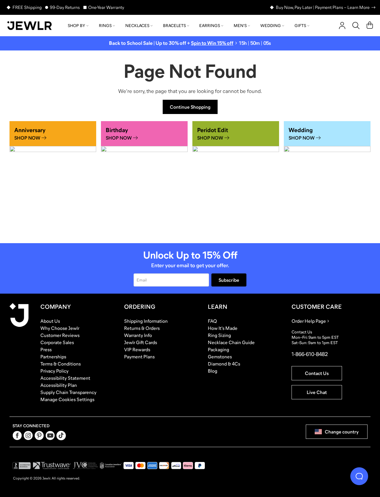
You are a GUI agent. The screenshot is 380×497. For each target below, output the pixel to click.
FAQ (212, 321)
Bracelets (174, 25)
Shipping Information (146, 321)
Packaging (218, 349)
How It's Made (223, 328)
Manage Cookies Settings (67, 399)
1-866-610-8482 (310, 354)
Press (46, 349)
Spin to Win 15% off (212, 43)
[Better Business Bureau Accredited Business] (21, 465)
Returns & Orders (142, 328)
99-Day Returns (65, 7)
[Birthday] (144, 178)
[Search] (356, 25)
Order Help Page (309, 321)
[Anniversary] (53, 178)
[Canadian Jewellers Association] (111, 465)
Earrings (209, 25)
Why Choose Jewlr (59, 328)
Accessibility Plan (58, 385)
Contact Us (317, 373)
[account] (342, 25)
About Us (50, 321)
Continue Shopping (190, 107)
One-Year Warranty (106, 7)
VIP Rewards (137, 349)
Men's (240, 25)
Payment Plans (139, 356)
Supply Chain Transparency (68, 392)
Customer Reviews (60, 335)
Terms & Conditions (60, 363)
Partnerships (53, 356)
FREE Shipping (27, 7)
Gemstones (220, 356)
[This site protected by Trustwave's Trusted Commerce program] (52, 465)
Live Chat (317, 392)
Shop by (76, 25)
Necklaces (137, 25)
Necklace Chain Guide (231, 342)
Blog (212, 370)
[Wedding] (327, 178)
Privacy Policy (54, 370)
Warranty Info (138, 335)
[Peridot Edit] (235, 178)
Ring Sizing (219, 335)
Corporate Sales (57, 342)
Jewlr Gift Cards (140, 342)
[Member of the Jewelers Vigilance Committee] (85, 465)
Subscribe (228, 280)
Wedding (270, 25)
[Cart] (370, 25)
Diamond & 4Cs (224, 363)
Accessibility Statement (65, 378)
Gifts (300, 25)
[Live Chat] (359, 476)
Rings (105, 25)
